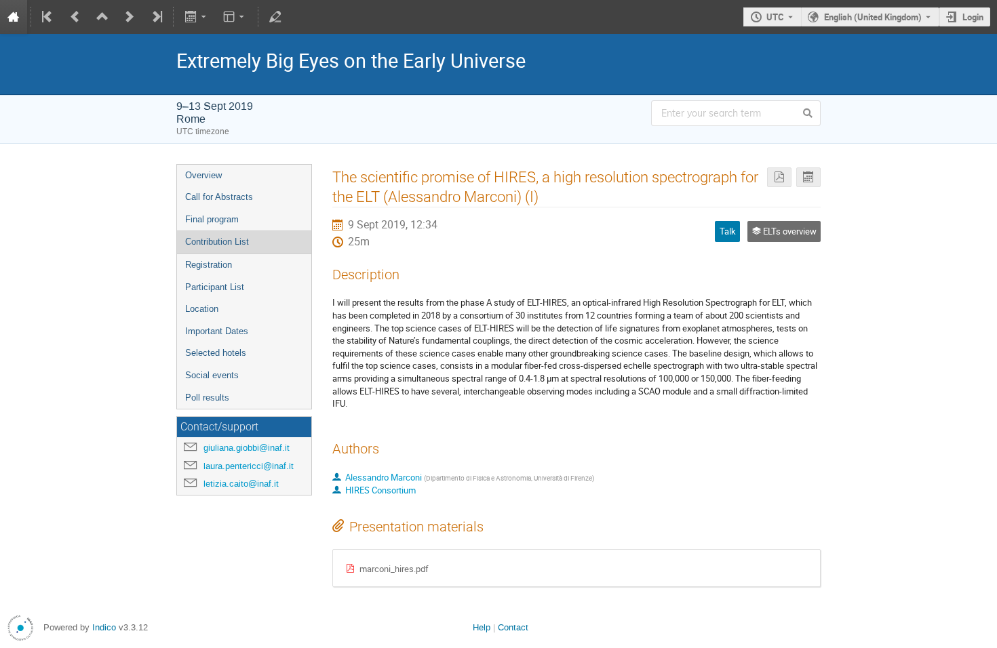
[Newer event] (129, 17)
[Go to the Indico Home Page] (13, 17)
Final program (212, 219)
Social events (212, 375)
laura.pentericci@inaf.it (248, 466)
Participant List (214, 287)
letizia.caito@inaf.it (241, 483)
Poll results (207, 397)
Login (972, 17)
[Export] (196, 17)
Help (481, 627)
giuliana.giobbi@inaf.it (246, 447)
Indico (104, 627)
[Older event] (75, 17)
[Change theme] (235, 17)
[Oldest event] (48, 17)
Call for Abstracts (219, 197)
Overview (203, 175)
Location (201, 309)
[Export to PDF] (779, 177)
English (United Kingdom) (873, 17)
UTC (775, 17)
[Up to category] (102, 17)
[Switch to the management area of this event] (275, 17)
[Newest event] (156, 17)
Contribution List (217, 242)
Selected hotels (215, 353)
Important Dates (216, 331)
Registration (208, 265)
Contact (513, 627)
